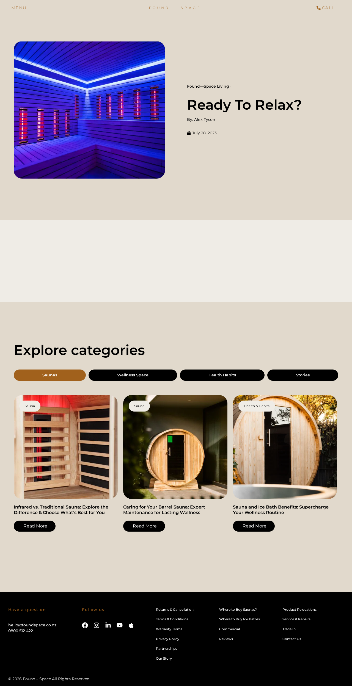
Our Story (164, 658)
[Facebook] (85, 625)
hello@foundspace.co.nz (32, 625)
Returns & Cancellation (175, 609)
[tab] (50, 375)
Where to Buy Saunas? (238, 609)
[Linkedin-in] (108, 625)
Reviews (226, 639)
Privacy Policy (167, 639)
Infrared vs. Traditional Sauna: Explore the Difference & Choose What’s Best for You (61, 509)
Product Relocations (299, 609)
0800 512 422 (20, 630)
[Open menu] (19, 7)
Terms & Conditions (172, 619)
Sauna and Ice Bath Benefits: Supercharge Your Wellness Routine (281, 509)
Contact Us (291, 639)
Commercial (229, 629)
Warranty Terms (169, 629)
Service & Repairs (296, 619)
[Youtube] (120, 625)
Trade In (289, 629)
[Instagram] (97, 625)
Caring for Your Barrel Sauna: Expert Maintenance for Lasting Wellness (164, 509)
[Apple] (131, 625)
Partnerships (166, 648)
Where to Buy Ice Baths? (239, 619)
